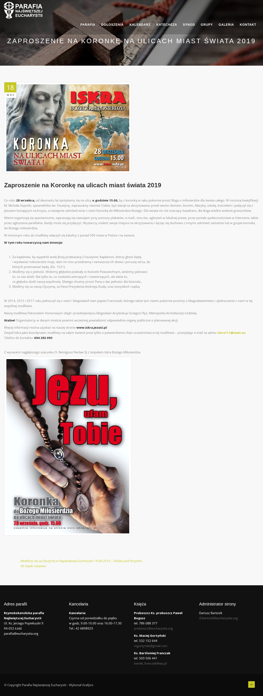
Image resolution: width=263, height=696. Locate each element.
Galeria (226, 24)
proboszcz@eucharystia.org (153, 628)
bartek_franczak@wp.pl (150, 663)
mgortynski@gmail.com (150, 646)
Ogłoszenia (112, 24)
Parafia (87, 24)
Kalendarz (140, 24)
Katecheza (166, 24)
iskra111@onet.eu (231, 333)
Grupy (207, 24)
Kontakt (248, 24)
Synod (189, 24)
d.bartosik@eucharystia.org (218, 618)
